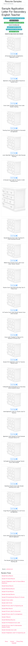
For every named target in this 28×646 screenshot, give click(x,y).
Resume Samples (13, 1)
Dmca (6, 641)
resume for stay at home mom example (14, 34)
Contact (12, 641)
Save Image (13, 53)
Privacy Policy (20, 641)
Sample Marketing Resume (8, 588)
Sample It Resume (6, 617)
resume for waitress (14, 31)
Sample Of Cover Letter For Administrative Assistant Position (12, 626)
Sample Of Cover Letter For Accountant (11, 611)
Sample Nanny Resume (7, 575)
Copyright (14, 643)
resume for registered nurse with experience (14, 18)
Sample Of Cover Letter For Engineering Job (12, 605)
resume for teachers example (14, 27)
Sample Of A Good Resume (8, 578)
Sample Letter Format (7, 603)
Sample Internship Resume (8, 594)
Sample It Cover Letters (7, 600)
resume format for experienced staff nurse (14, 22)
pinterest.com (9, 569)
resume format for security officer (14, 29)
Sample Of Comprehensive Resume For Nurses (13, 597)
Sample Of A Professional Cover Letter (11, 622)
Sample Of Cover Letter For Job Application (12, 614)
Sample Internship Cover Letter (9, 630)
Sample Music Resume (7, 608)
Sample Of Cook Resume (8, 591)
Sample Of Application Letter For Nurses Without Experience (13, 582)
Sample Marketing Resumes (8, 620)
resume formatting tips (14, 25)
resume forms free (14, 20)
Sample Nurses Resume (7, 586)
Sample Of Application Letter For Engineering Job (13, 632)
